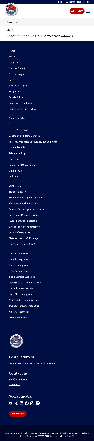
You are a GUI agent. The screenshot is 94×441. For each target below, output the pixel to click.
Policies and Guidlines (20, 103)
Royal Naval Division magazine (25, 283)
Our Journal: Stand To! (21, 253)
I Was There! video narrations (24, 221)
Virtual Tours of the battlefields (25, 227)
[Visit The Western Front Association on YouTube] (11, 404)
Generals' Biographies (20, 232)
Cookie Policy (16, 97)
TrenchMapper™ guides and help (26, 198)
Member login (83, 1)
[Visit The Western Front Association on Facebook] (27, 404)
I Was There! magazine (21, 294)
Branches (14, 62)
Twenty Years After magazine (24, 306)
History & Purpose (18, 130)
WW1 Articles (15, 186)
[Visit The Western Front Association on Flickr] (39, 404)
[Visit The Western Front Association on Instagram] (33, 404)
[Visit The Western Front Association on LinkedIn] (22, 404)
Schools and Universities (22, 165)
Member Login (16, 74)
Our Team (14, 159)
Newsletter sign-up (19, 86)
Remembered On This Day (22, 109)
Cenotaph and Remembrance (24, 136)
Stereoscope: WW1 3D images (24, 238)
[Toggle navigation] (88, 11)
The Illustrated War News (22, 277)
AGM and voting (17, 153)
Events (12, 56)
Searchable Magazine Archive (24, 215)
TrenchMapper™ (17, 192)
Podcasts (13, 176)
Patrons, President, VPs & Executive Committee (34, 142)
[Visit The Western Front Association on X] (17, 404)
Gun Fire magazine (19, 265)
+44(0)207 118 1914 (18, 379)
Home (61, 1)
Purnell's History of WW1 (22, 288)
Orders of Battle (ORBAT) (22, 244)
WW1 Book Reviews (19, 317)
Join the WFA (77, 11)
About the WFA (17, 118)
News (12, 124)
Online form (14, 384)
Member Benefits (18, 68)
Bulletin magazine (18, 259)
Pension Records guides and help (26, 209)
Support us (15, 91)
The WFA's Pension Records (23, 203)
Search (72, 1)
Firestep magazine (18, 271)
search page (67, 35)
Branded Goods (17, 147)
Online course (16, 171)
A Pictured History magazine (24, 300)
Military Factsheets (19, 312)
